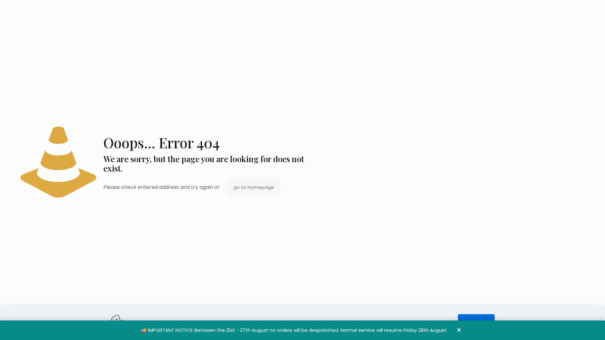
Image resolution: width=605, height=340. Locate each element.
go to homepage (253, 187)
